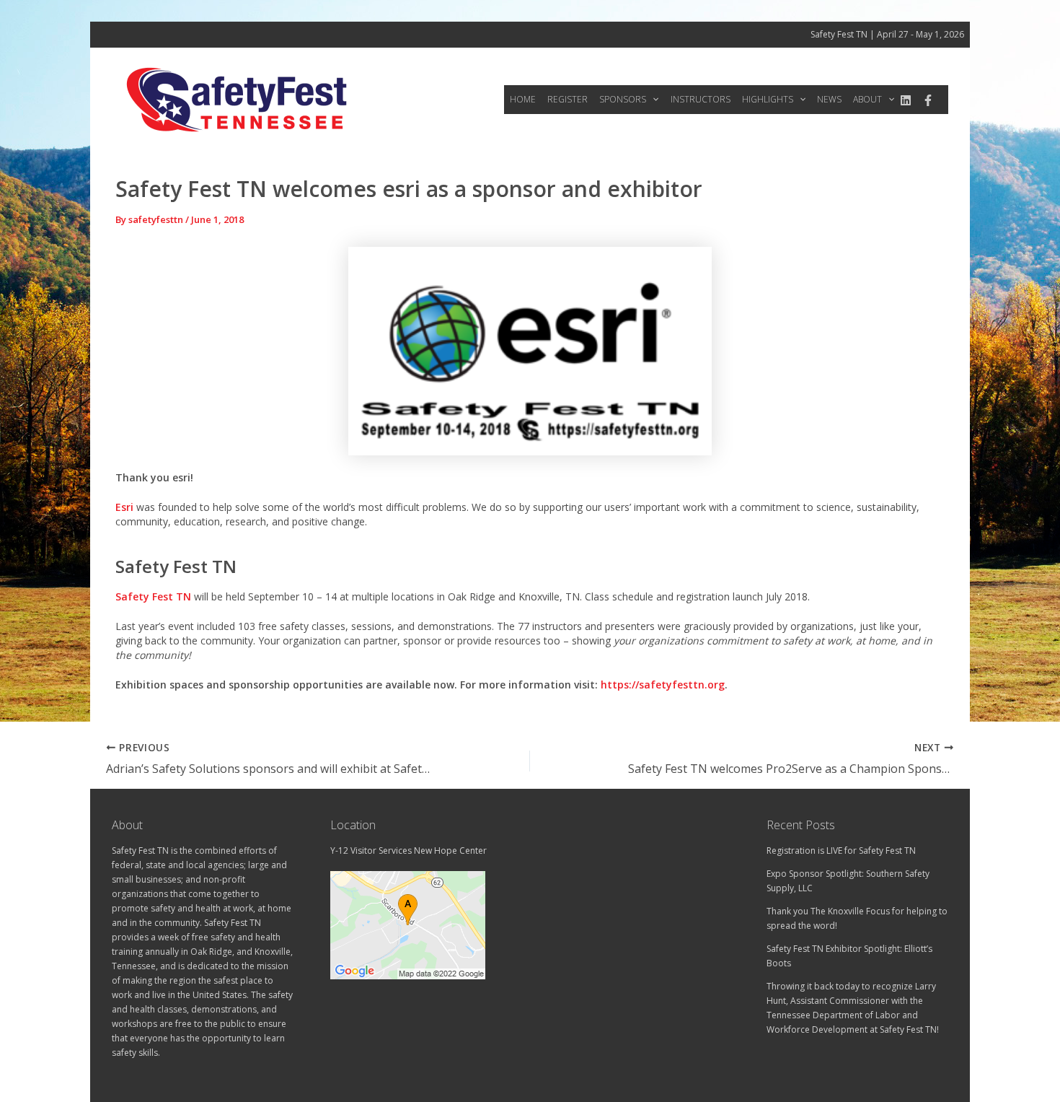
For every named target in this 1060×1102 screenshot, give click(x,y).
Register (567, 99)
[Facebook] (928, 100)
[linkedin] (905, 100)
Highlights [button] (767, 99)
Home (523, 99)
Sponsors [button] (622, 99)
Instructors (700, 99)
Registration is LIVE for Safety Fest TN (841, 850)
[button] (652, 99)
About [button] (867, 99)
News (829, 99)
